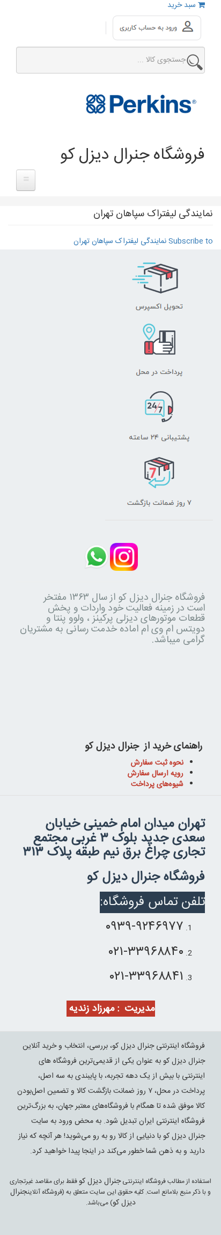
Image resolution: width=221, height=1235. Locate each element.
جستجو (194, 62)
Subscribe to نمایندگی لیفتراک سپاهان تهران (143, 241)
